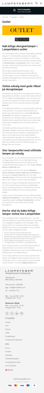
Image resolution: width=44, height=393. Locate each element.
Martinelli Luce (15, 167)
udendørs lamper (8, 177)
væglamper (25, 173)
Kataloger (8, 355)
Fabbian (39, 165)
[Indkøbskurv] (36, 3)
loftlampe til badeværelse (11, 198)
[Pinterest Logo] (21, 315)
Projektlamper (10, 336)
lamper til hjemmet (18, 175)
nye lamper (20, 98)
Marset (4, 167)
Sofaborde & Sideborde (13, 340)
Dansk (10, 370)
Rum (7, 326)
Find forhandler (10, 366)
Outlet (7, 333)
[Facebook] (7, 315)
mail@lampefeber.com (29, 263)
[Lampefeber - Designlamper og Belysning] (16, 3)
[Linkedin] (17, 315)
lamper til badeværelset (25, 200)
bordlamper (34, 173)
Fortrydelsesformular (13, 362)
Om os (7, 348)
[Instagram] (12, 315)
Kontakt (8, 351)
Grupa (33, 165)
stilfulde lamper (9, 63)
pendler (18, 173)
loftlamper (11, 173)
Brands (7, 329)
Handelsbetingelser (12, 359)
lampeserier (21, 63)
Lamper (8, 322)
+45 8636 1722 (14, 291)
